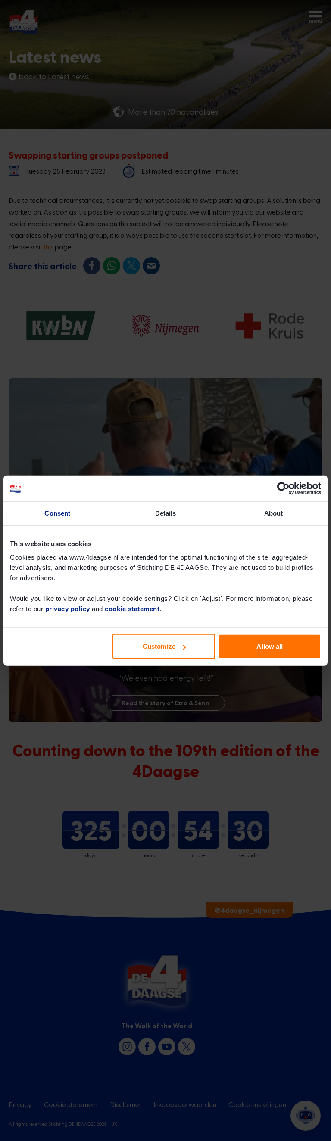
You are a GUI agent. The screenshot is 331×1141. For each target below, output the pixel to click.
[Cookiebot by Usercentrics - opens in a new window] (283, 488)
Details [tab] (165, 512)
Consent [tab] (57, 512)
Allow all (269, 646)
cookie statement (132, 608)
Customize (159, 646)
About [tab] (273, 512)
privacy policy (67, 608)
